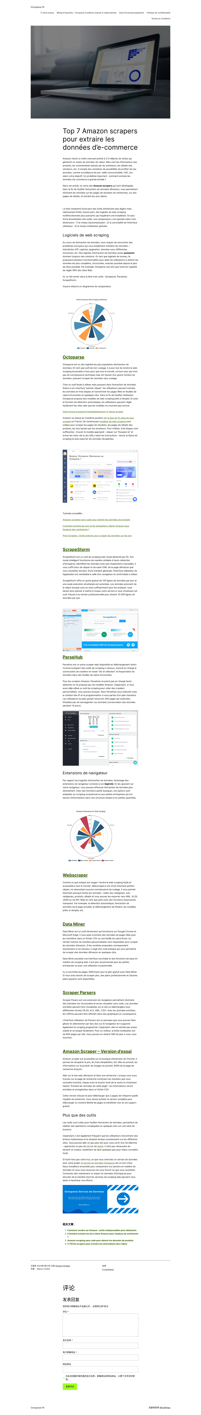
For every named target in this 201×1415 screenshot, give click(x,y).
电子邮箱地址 (70, 1352)
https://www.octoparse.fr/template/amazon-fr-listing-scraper (93, 411)
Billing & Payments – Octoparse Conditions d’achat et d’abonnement (86, 13)
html (88, 1146)
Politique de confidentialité (158, 13)
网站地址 (67, 1364)
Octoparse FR (37, 7)
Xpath (100, 1146)
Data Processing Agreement (131, 13)
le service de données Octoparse (98, 1163)
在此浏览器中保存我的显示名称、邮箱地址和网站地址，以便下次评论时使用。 (100, 1378)
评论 (66, 1311)
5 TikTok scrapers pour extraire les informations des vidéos (97, 1244)
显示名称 (68, 1340)
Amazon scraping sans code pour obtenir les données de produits (96, 519)
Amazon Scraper (62, 1266)
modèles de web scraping (113, 421)
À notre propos (47, 13)
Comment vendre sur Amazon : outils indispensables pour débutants (101, 1230)
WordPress (165, 1407)
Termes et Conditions (160, 18)
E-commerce (108, 1269)
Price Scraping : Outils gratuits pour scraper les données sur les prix (97, 535)
